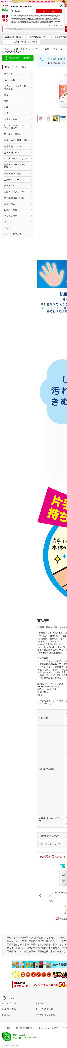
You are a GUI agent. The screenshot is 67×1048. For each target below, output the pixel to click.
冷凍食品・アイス (13, 146)
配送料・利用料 (10, 1009)
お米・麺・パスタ (13, 152)
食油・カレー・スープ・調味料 (16, 166)
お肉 (6, 107)
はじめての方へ (10, 1003)
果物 (6, 101)
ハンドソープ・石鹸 (39, 49)
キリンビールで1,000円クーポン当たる (21, 42)
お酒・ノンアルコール (15, 191)
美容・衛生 (19, 49)
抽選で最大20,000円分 (38, 37)
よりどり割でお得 (13, 234)
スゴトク (8, 74)
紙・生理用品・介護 (14, 197)
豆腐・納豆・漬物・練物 (16, 140)
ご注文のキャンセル (45, 1015)
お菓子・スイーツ (13, 179)
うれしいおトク (11, 80)
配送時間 (6, 1015)
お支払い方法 (42, 1003)
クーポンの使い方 (44, 1009)
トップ (5, 49)
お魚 (6, 113)
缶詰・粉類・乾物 (13, 173)
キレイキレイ (60, 49)
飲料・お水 (9, 185)
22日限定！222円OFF (14, 37)
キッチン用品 (10, 216)
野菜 (6, 95)
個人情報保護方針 (25, 1028)
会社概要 (6, 1028)
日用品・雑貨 (10, 210)
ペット (7, 228)
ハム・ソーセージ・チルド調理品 (14, 126)
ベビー (7, 222)
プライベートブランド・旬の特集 (16, 87)
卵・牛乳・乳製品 (13, 134)
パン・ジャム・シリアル (16, 158)
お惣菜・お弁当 (11, 119)
